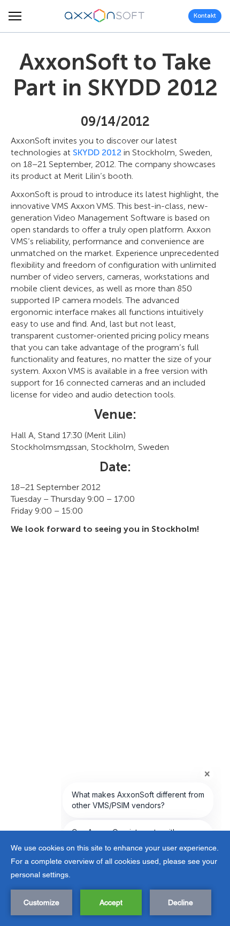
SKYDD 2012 (97, 152)
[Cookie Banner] (115, 878)
